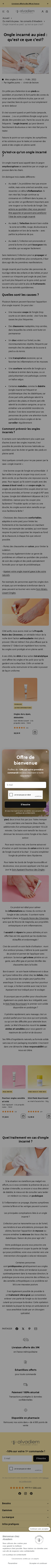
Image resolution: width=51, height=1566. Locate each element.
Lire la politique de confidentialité (14, 1555)
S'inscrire (25, 804)
